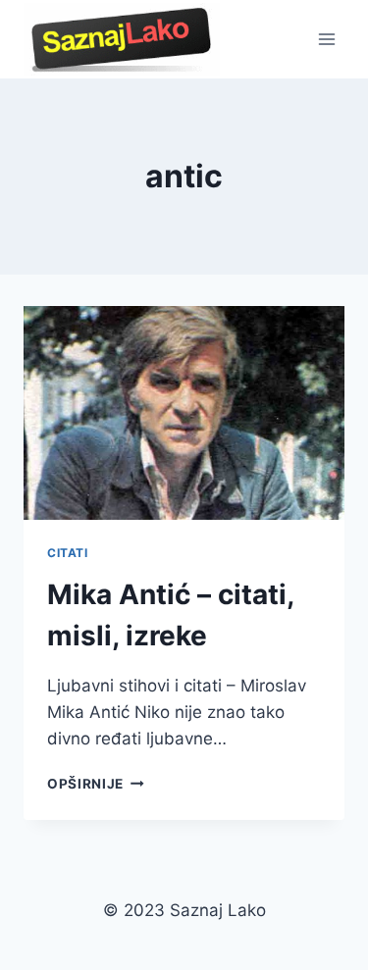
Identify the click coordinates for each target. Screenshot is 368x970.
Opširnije (95, 783)
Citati (67, 552)
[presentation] (184, 413)
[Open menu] (326, 39)
